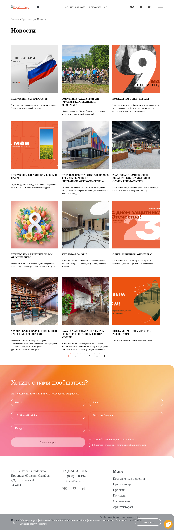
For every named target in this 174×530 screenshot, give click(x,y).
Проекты (119, 490)
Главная (15, 19)
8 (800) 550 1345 (98, 7)
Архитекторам (123, 507)
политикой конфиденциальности (88, 520)
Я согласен (148, 521)
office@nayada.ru (76, 481)
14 (105, 355)
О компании (121, 501)
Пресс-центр (28, 19)
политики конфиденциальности (131, 445)
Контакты (119, 495)
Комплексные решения (129, 478)
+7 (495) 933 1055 (75, 7)
